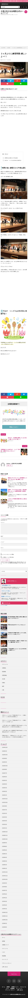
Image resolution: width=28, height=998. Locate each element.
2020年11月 (4, 835)
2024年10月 (4, 747)
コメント (2, 522)
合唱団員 (4, 668)
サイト (2, 547)
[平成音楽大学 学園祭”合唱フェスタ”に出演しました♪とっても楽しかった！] (4, 635)
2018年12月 (4, 912)
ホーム (3, 937)
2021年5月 (4, 813)
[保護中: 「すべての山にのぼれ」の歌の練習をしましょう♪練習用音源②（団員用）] (4, 492)
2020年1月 (4, 868)
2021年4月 (4, 817)
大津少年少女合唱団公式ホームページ (12, 12)
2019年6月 (4, 894)
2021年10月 (4, 802)
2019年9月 (4, 883)
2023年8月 (4, 758)
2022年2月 (4, 791)
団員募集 (4, 671)
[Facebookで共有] (4, 80)
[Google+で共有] (17, 80)
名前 (2, 536)
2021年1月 (4, 828)
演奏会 (3, 682)
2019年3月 (4, 901)
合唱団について (5, 944)
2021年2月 (4, 824)
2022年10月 (4, 765)
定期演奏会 (4, 675)
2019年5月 (4, 897)
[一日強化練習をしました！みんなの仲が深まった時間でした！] (4, 651)
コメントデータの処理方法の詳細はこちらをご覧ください (13, 563)
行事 (3, 690)
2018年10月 (4, 919)
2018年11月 (4, 916)
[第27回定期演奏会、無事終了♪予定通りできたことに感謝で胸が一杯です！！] (4, 643)
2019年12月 (4, 872)
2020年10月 (4, 839)
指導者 (3, 941)
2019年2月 (4, 905)
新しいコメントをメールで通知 (7, 554)
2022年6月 (4, 776)
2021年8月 (4, 806)
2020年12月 (4, 831)
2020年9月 (4, 842)
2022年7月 (4, 773)
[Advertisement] (14, 30)
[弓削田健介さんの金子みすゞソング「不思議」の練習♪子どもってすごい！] (24, 452)
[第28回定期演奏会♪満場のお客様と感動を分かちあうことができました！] (4, 619)
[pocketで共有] (7, 83)
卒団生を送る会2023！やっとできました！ (17, 624)
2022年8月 (4, 769)
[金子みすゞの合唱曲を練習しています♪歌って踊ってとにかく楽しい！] (4, 440)
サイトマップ (5, 959)
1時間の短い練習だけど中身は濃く (10, 157)
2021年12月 (4, 798)
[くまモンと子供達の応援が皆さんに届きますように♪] (4, 501)
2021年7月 (4, 809)
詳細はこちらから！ (14, 427)
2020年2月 (4, 864)
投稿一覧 (9, 465)
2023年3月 (4, 762)
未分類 (9, 59)
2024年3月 (4, 751)
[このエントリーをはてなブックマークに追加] (24, 80)
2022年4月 (4, 784)
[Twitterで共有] (10, 80)
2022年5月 (4, 780)
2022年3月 (4, 787)
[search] (19, 7)
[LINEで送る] (20, 83)
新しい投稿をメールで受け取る (7, 557)
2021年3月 (4, 820)
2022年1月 (4, 795)
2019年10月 (4, 879)
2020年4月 (4, 857)
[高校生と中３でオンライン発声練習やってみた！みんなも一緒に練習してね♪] (4, 480)
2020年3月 (4, 861)
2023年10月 (4, 754)
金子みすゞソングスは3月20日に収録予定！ (12, 160)
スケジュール (5, 664)
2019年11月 (4, 875)
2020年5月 (4, 853)
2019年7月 (4, 890)
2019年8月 (4, 886)
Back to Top (14, 974)
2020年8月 (4, 846)
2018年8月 (4, 927)
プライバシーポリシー (6, 963)
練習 (3, 686)
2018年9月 (4, 923)
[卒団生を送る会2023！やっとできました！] (4, 627)
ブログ (3, 952)
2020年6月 (4, 850)
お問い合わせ (5, 966)
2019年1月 (4, 908)
